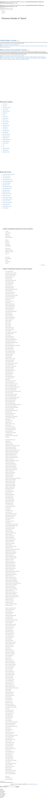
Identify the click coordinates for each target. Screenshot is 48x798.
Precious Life (2, 7)
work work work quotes (9, 779)
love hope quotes (8, 507)
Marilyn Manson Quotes (7, 193)
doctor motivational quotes (9, 343)
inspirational (7, 437)
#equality (42, 45)
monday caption (7, 519)
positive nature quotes (8, 649)
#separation (8, 56)
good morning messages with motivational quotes (13, 391)
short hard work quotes (9, 702)
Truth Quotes (5, 116)
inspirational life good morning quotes (11, 455)
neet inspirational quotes (9, 616)
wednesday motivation (8, 764)
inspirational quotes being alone (10, 463)
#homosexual (27, 45)
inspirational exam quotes (9, 444)
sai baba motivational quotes (9, 686)
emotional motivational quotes (10, 352)
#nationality (5, 58)
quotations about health (9, 659)
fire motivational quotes (9, 371)
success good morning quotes (10, 732)
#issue (16, 45)
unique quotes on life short (9, 752)
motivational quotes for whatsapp (10, 593)
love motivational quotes (9, 510)
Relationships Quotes (7, 139)
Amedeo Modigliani (8, 258)
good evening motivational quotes (10, 380)
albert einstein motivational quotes (10, 280)
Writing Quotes (5, 132)
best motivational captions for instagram (11, 295)
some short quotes (8, 718)
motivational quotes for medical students (11, 581)
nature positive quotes (8, 613)
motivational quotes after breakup (10, 565)
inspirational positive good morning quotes (12, 460)
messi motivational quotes (9, 518)
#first (31, 58)
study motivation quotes (9, 729)
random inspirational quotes (9, 671)
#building (9, 59)
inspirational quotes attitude (9, 461)
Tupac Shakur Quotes (7, 176)
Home (3, 10)
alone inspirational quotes (9, 281)
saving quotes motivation (9, 693)
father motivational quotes (9, 369)
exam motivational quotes (9, 361)
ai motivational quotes (8, 278)
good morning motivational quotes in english (12, 397)
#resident (27, 56)
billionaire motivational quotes (10, 306)
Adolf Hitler (7, 234)
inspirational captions (8, 442)
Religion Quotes (6, 137)
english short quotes (8, 357)
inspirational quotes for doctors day (10, 464)
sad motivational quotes (9, 683)
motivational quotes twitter (9, 600)
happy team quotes (8, 422)
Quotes (4, 114)
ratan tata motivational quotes (10, 674)
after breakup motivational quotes (10, 274)
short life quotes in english (9, 704)
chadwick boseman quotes (9, 327)
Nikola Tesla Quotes (6, 195)
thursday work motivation (9, 746)
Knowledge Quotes (6, 148)
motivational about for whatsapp (10, 538)
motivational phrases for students (10, 562)
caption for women (8, 324)
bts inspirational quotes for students (11, 311)
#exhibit (38, 58)
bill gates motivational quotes (10, 305)
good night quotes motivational (10, 417)
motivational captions (8, 544)
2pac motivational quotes (9, 271)
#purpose (36, 56)
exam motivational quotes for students (11, 363)
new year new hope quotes (9, 627)
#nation (9, 58)
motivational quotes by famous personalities (12, 571)
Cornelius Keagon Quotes (7, 179)
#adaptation (18, 59)
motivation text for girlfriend (9, 537)
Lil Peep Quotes (6, 208)
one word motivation (8, 639)
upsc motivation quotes (9, 757)
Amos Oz (6, 260)
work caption (7, 776)
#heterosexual (33, 45)
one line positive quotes (9, 637)
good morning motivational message (11, 394)
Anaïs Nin (6, 263)
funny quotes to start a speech (10, 376)
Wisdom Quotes (6, 118)
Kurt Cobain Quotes (6, 177)
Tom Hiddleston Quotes (7, 188)
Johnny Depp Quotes (6, 183)
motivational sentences (9, 605)
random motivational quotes (9, 673)
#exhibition (34, 58)
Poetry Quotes (5, 120)
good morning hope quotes (9, 382)
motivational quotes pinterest (9, 597)
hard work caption (8, 425)
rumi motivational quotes (9, 680)
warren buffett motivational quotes (10, 763)
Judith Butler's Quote (8, 40)
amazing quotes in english (9, 286)
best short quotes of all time (9, 300)
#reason (3, 56)
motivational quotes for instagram (10, 577)
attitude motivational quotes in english (11, 289)
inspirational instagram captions (10, 454)
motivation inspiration (8, 534)
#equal (45, 45)
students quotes (7, 727)
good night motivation (8, 411)
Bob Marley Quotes (6, 190)
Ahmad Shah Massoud (9, 237)
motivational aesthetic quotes (10, 540)
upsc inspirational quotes (9, 755)
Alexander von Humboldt (9, 251)
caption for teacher (8, 321)
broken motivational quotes (9, 309)
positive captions (8, 647)
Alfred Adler (7, 253)
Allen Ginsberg (7, 257)
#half (20, 58)
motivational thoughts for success (10, 607)
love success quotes (8, 512)
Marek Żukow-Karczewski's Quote (13, 50)
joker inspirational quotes (9, 497)
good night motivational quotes (10, 413)
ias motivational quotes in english (10, 432)
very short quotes (8, 761)
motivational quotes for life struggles (11, 580)
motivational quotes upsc (9, 602)
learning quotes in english (9, 501)
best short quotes (8, 299)
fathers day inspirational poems (10, 370)
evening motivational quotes (9, 360)
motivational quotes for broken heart (11, 574)
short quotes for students (9, 711)
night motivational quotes (9, 631)
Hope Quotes (5, 127)
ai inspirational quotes (8, 277)
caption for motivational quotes (10, 317)
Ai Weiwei (6, 240)
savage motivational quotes (9, 692)
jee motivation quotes (8, 492)
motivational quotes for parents (10, 586)
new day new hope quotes (9, 621)
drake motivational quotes (9, 348)
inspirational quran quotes (9, 475)
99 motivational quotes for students (10, 272)
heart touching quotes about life (10, 429)
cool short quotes (8, 335)
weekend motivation (8, 767)
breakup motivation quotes (9, 308)
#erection (1, 59)
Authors (3, 11)
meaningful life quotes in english (10, 515)
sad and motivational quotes (9, 681)
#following (23, 58)
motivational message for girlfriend (10, 557)
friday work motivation (8, 374)
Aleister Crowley (7, 248)
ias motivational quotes (9, 431)
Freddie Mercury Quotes (7, 186)
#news (1, 58)
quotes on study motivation (9, 667)
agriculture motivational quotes (10, 275)
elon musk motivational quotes (10, 351)
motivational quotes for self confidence (11, 589)
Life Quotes (5, 105)
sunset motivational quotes (9, 736)
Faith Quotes (5, 128)
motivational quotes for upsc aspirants (11, 592)
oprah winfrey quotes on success (10, 641)
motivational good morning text (10, 550)
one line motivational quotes (9, 636)
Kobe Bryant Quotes (6, 192)
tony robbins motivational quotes (10, 748)
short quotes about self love (9, 710)
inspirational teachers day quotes (10, 479)
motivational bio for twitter (9, 541)
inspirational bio (7, 441)
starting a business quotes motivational (11, 721)
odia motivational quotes (9, 634)
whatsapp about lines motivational (10, 770)
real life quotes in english (9, 676)
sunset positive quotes (8, 738)
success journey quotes (9, 733)
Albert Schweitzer (8, 245)
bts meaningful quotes (8, 312)
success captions (8, 730)
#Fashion (27, 59)
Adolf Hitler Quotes (6, 204)
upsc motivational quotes (9, 758)
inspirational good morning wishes (10, 447)
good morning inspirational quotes (10, 385)
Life (3, 146)
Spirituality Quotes (6, 141)
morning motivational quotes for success (11, 523)
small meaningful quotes (9, 715)
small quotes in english (9, 717)
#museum (13, 58)
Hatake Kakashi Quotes (7, 206)
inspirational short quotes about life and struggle (13, 478)
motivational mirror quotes (9, 559)
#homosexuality (21, 45)
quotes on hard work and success (10, 664)
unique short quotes (8, 754)
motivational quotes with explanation (11, 603)
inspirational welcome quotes (10, 482)
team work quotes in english (9, 742)
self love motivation (8, 696)
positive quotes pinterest (9, 655)
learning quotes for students (9, 500)
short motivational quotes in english (11, 707)
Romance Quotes (6, 121)
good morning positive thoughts (10, 403)
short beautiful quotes (8, 701)
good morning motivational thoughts (11, 398)
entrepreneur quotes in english (10, 358)
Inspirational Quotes (6, 107)
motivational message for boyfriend (10, 556)
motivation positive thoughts (9, 535)
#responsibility (17, 56)
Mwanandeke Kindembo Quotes (9, 174)
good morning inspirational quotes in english (12, 386)
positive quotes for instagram (9, 652)
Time (4, 144)
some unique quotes (8, 720)
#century (5, 59)
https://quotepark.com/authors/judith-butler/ (11, 44)
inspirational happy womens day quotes (11, 451)
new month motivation (8, 622)
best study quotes (8, 302)
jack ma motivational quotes (9, 491)
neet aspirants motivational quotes (10, 615)
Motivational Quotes (6, 136)
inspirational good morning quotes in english (12, 445)
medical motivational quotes (9, 516)
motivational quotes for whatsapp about (11, 594)
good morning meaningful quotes (10, 389)
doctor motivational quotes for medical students (12, 345)
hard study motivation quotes (9, 423)
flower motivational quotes (9, 373)
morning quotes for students (9, 528)
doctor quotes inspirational (9, 346)
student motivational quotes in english (11, 726)
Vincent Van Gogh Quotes (7, 202)
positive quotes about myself (9, 650)
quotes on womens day (9, 668)
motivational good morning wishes (10, 552)
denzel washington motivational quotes (11, 342)
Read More (43, 265)
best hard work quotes (8, 290)
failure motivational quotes (9, 364)
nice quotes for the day (8, 628)
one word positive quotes (9, 640)
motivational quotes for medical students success (13, 583)
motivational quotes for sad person (10, 587)
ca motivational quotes (8, 314)
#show (3, 45)
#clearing (1, 47)
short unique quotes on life (9, 712)
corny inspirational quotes (9, 336)
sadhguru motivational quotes (10, 684)
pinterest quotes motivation (9, 646)
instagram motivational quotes (10, 487)
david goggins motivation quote (10, 340)
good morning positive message (10, 400)
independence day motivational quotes (11, 435)
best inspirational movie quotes (10, 292)
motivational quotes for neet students (11, 584)
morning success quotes (9, 531)
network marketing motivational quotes (11, 619)
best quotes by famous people (10, 296)
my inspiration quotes (8, 610)
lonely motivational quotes (9, 504)
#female (38, 45)
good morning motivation (9, 392)
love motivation (7, 509)
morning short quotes (8, 529)
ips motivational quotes (9, 489)
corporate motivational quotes (10, 337)
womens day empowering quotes (10, 773)
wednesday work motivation (9, 766)
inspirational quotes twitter (9, 473)
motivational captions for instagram (10, 546)
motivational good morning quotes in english (12, 549)
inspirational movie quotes (9, 458)
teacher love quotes (8, 741)
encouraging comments (9, 354)
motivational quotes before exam (10, 568)
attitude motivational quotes (9, 287)
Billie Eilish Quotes (6, 184)
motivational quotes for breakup (10, 572)
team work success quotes (9, 744)
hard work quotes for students (10, 426)
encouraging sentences (9, 355)
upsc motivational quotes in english (10, 760)
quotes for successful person (9, 661)
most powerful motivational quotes (10, 532)
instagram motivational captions (10, 485)
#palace (43, 56)
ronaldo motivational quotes (9, 678)
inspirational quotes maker (9, 470)
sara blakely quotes (8, 689)
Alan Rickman (7, 241)
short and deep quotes (8, 699)
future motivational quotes (9, 377)
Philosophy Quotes (6, 111)
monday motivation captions (9, 521)
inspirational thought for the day (10, 481)
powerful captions (8, 658)
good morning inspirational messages (11, 383)
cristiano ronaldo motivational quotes (11, 339)
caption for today (8, 323)
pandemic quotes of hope (9, 644)
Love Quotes (5, 104)
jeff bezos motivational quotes (10, 494)
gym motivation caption (9, 420)
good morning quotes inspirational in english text (13, 404)
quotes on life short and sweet (10, 665)
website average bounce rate (32, 784)
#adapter (13, 59)
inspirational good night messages (10, 448)
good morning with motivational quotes (11, 410)
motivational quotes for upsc (9, 590)
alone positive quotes (8, 284)
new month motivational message (10, 624)
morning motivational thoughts (10, 526)
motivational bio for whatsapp (10, 543)
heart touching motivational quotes (10, 428)
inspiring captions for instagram (10, 484)
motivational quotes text (9, 599)
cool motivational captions (9, 333)
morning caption (7, 522)
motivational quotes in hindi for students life (12, 596)
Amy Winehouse (7, 261)
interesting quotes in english (9, 488)
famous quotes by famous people (10, 366)
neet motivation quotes (8, 618)
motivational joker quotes (9, 555)
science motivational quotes (9, 695)
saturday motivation (8, 690)
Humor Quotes (5, 109)
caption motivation (8, 326)
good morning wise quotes (9, 408)
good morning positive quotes (10, 401)
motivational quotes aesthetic (10, 563)
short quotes (7, 708)
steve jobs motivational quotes (10, 724)
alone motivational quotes (9, 283)
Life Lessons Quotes (6, 134)
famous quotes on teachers (9, 367)
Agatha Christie (7, 235)
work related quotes (8, 777)
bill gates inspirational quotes (10, 303)
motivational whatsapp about (9, 609)
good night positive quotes (9, 414)
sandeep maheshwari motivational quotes (12, 687)
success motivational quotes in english (11, 735)
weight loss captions (8, 769)
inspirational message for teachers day (11, 457)
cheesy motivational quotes (9, 329)
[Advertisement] (24, 28)
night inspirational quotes (9, 630)
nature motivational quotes (9, 612)
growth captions (7, 419)
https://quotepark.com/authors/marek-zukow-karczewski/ (13, 55)
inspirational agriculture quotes (10, 439)
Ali (5, 254)
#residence (32, 56)
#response (23, 56)
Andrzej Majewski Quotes (7, 199)
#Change (23, 59)
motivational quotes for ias (9, 575)
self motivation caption (8, 698)
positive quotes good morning (10, 653)
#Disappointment (7, 47)
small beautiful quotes (8, 714)
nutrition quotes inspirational (9, 633)
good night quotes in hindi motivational (11, 416)
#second (12, 56)
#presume (7, 45)
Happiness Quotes (6, 125)
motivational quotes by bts (9, 569)
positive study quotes (8, 656)
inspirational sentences (9, 476)
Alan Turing (7, 242)
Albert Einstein (7, 244)
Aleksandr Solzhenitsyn (9, 250)
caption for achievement (9, 315)
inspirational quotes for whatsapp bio (11, 467)
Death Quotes (5, 123)
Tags (3, 13)
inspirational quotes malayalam (10, 472)
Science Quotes (5, 150)
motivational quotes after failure (10, 566)
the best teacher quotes (9, 745)
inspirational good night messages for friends (12, 450)
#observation (12, 45)
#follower (27, 58)
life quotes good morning (9, 503)
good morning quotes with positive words (11, 407)
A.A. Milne (6, 231)
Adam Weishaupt (8, 232)
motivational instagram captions (10, 553)
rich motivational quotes (9, 677)
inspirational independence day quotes (11, 453)
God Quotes (5, 112)
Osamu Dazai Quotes (7, 200)
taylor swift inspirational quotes (10, 739)
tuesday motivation (8, 749)
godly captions (7, 379)
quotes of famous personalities (10, 662)
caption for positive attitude (9, 318)
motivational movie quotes (9, 560)
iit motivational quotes (8, 434)
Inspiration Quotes (6, 130)
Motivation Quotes (6, 151)
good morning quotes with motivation (11, 405)
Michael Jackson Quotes (7, 197)
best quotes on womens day (9, 298)
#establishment (43, 58)
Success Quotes (6, 143)
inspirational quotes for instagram (10, 466)
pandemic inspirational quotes (10, 643)
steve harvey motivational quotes (10, 723)
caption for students (8, 320)
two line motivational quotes (9, 751)
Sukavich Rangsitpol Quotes (8, 181)
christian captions (8, 330)
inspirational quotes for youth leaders (11, 469)
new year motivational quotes (10, 625)
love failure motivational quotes (10, 506)
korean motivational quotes (9, 498)
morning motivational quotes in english (11, 525)
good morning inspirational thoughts (11, 388)
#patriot (40, 56)
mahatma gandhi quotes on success (11, 513)
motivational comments (9, 547)
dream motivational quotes (9, 349)
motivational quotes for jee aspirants (11, 578)
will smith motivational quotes (10, 772)
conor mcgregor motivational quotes (11, 332)
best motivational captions (9, 293)
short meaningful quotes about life (10, 705)
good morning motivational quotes (10, 395)
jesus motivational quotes (9, 495)
